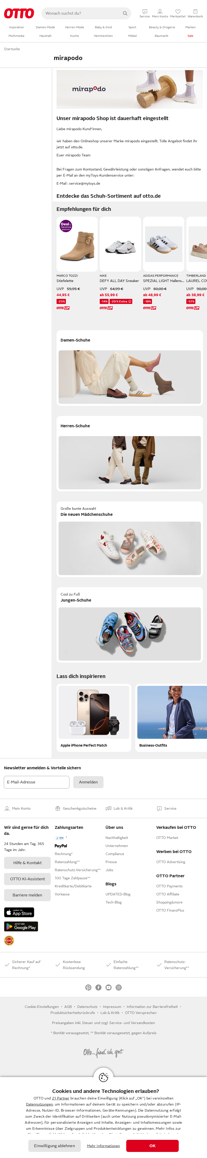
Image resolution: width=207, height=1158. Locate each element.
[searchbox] (80, 13)
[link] (9, 941)
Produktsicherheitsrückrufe (72, 1013)
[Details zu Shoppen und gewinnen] (66, 226)
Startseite (12, 49)
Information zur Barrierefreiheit (152, 1007)
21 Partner (60, 1098)
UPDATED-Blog (118, 894)
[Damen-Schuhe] (130, 368)
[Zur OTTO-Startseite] (19, 13)
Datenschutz (87, 1007)
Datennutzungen (39, 1104)
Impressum (112, 1007)
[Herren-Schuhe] (130, 454)
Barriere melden (27, 895)
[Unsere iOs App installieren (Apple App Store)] (19, 912)
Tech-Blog (114, 902)
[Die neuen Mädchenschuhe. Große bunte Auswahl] (130, 539)
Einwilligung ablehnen (54, 1146)
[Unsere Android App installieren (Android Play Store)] (21, 926)
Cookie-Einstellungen (42, 1007)
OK (152, 1146)
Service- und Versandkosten (132, 1023)
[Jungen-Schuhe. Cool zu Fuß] (130, 625)
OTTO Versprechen (141, 1013)
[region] (103, 1117)
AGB (68, 1007)
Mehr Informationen (103, 1146)
